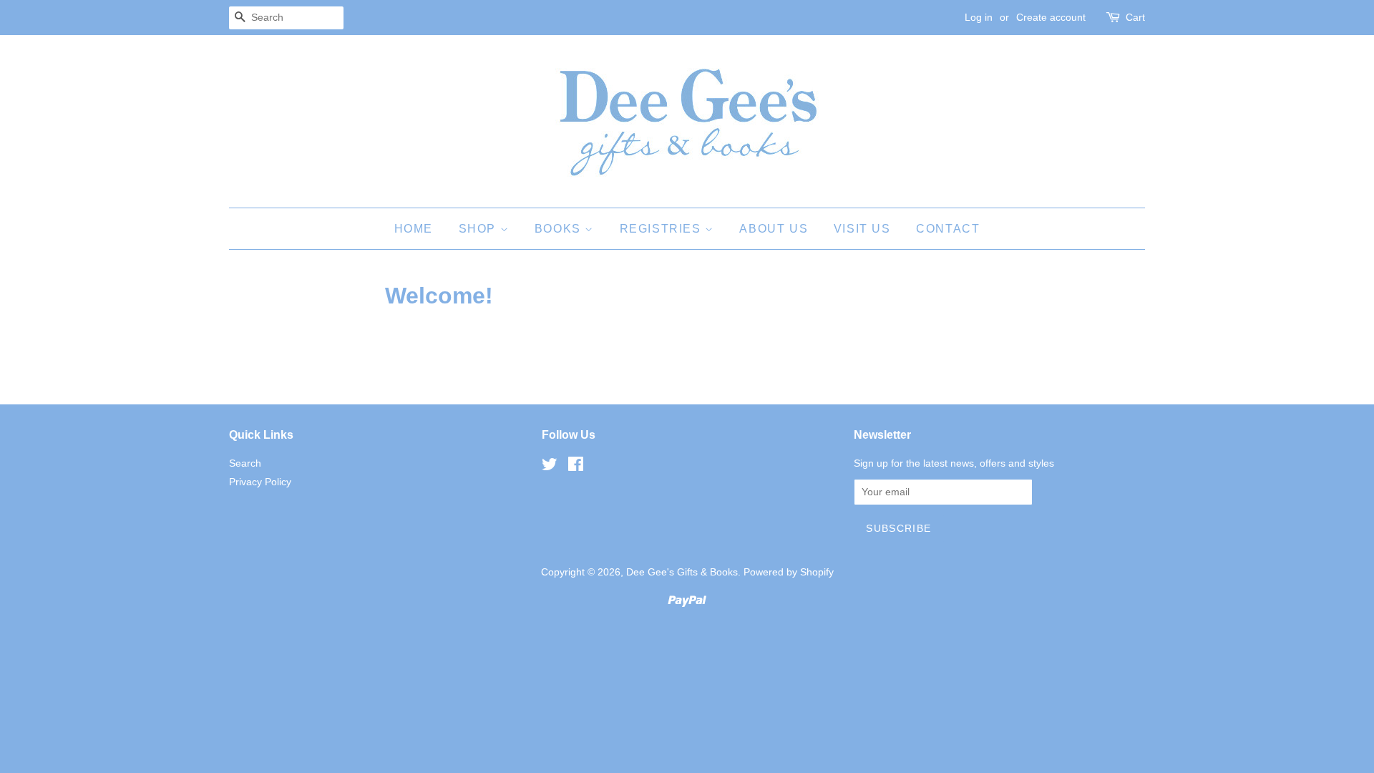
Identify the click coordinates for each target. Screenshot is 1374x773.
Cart (1135, 17)
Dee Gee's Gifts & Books (682, 572)
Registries (663, 229)
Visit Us (862, 229)
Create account (1051, 17)
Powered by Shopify (789, 572)
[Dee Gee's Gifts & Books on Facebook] (575, 467)
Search (245, 463)
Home (413, 229)
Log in (979, 17)
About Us (773, 229)
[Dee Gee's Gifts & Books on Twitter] (549, 467)
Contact (948, 229)
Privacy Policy (260, 482)
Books (560, 229)
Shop (479, 229)
